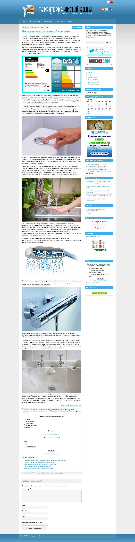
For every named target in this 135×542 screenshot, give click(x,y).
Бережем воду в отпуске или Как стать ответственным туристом (46, 460)
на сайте (93, 236)
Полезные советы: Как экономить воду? (38, 466)
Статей (27, 419)
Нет (26, 443)
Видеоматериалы (93, 84)
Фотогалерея (48, 21)
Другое (27, 427)
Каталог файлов (35, 21)
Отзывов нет (77, 27)
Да (26, 441)
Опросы (70, 21)
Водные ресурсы (93, 79)
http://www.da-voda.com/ (74, 405)
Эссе (89, 74)
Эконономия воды (57, 473)
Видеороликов (29, 421)
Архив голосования (93, 282)
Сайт (23, 516)
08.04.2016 (44, 27)
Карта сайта (60, 21)
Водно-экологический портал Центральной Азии (95, 209)
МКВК (89, 213)
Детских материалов (31, 425)
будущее (43, 102)
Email (24, 511)
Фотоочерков (29, 423)
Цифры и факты (93, 77)
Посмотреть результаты (52, 434)
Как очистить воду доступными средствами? (39, 468)
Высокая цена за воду (97, 268)
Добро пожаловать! (93, 164)
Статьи (29, 473)
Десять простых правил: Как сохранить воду (39, 462)
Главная (23, 21)
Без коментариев (30, 446)
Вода (33, 225)
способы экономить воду (44, 473)
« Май (88, 113)
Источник (64, 405)
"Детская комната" (93, 82)
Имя (24, 505)
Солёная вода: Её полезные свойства (99, 171)
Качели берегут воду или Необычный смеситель (40, 464)
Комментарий (26, 489)
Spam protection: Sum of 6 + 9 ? (32, 522)
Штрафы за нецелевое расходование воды (96, 271)
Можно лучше (29, 445)
